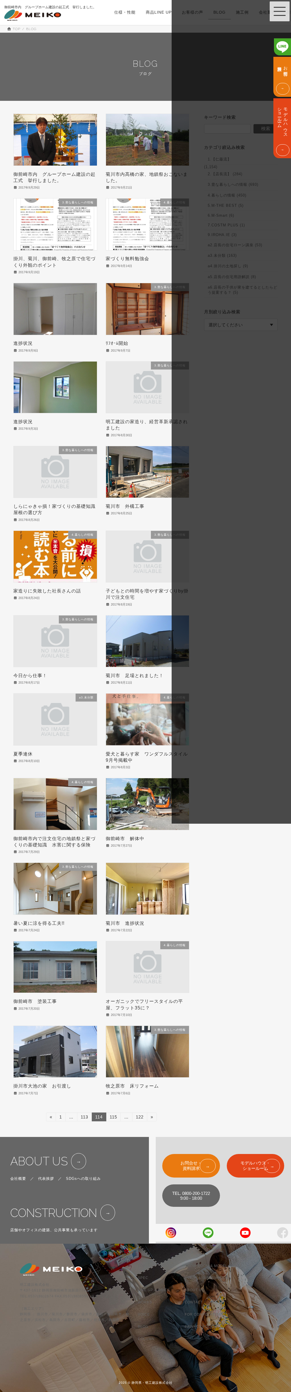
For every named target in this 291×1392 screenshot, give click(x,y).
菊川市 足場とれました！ (135, 675)
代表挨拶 (46, 1178)
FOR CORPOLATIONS (204, 1314)
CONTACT (194, 1302)
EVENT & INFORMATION (207, 1278)
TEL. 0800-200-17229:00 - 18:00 (191, 1196)
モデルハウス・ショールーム (255, 1166)
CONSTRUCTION (53, 1213)
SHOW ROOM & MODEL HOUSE (213, 1266)
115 (113, 1117)
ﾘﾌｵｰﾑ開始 (117, 343)
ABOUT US (39, 1161)
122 (140, 1117)
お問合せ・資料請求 (191, 1166)
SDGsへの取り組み (83, 1178)
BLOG (143, 1327)
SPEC (143, 1278)
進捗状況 (23, 343)
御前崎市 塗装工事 (35, 1001)
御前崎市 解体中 (125, 838)
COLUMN (146, 1339)
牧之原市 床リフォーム (132, 1086)
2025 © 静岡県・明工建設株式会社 (145, 1382)
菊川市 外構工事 (125, 506)
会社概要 (18, 1178)
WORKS (145, 1302)
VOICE (144, 1314)
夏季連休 (23, 754)
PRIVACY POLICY (201, 1327)
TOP (142, 1266)
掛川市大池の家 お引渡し (42, 1086)
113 (84, 1117)
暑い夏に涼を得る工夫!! (39, 923)
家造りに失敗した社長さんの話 (47, 590)
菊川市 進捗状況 (125, 923)
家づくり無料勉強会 (127, 258)
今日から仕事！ (30, 675)
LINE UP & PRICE (154, 1290)
